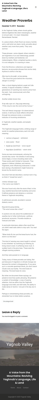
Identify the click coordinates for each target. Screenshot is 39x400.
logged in (13, 316)
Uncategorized (8, 301)
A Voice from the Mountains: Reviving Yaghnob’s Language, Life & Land (15, 7)
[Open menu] (36, 7)
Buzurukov (21, 26)
